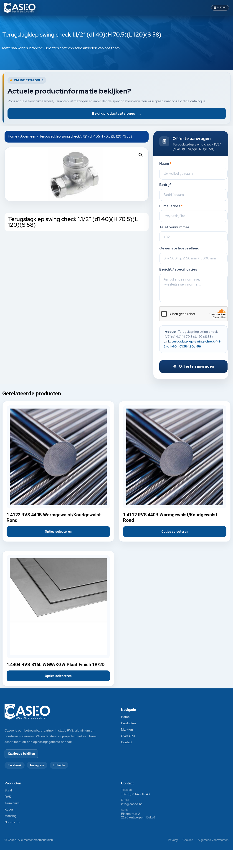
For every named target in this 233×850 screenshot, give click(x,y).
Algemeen (28, 136)
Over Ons (128, 736)
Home (12, 136)
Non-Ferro (12, 822)
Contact (126, 742)
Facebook (14, 765)
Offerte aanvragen (196, 366)
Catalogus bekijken (21, 753)
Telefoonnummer (174, 227)
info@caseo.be (132, 804)
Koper (9, 809)
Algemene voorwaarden (213, 840)
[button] (141, 155)
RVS (8, 796)
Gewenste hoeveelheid (179, 248)
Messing (11, 816)
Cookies (187, 840)
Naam (165, 164)
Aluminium (12, 803)
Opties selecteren (58, 531)
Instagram (37, 765)
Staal (8, 790)
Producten (128, 723)
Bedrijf (165, 185)
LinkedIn (59, 765)
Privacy (173, 840)
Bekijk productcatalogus (117, 113)
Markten (127, 729)
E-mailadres (171, 206)
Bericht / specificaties (178, 269)
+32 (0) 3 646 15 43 (135, 794)
